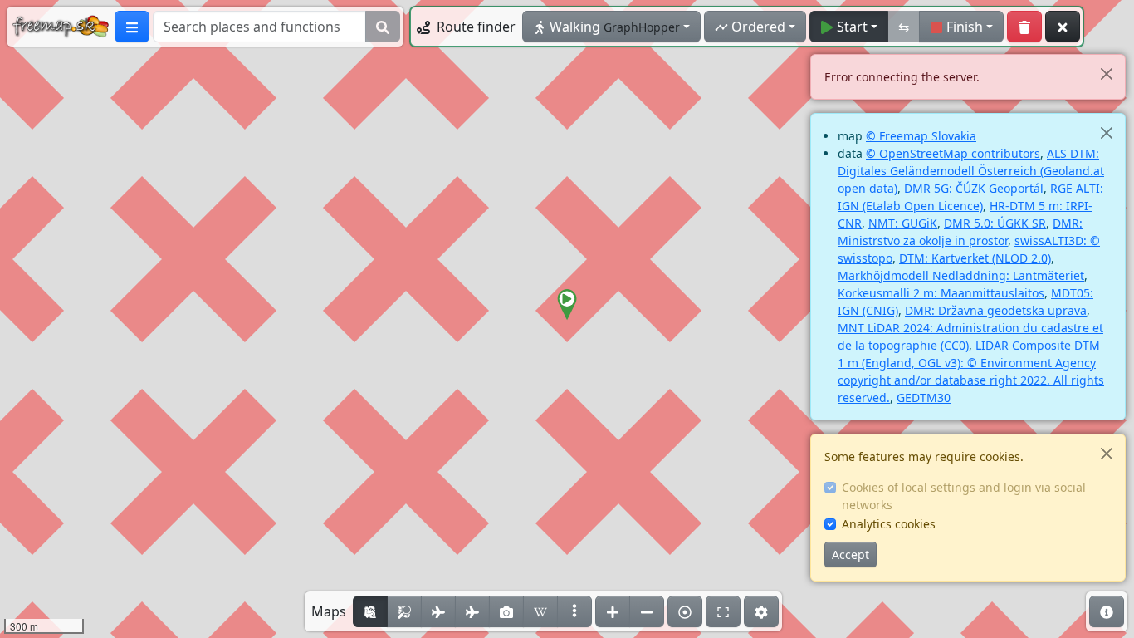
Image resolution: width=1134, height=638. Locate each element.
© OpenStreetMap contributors (953, 153)
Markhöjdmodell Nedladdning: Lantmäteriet (961, 275)
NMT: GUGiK (902, 223)
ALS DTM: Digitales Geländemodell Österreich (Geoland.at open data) (971, 170)
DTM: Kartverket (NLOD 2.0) (975, 258)
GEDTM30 (924, 397)
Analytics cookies (889, 524)
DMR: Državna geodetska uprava (996, 310)
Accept (850, 554)
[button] (567, 304)
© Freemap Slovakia (921, 136)
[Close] (1106, 73)
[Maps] (574, 611)
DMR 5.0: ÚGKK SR (995, 223)
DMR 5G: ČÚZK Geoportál (974, 188)
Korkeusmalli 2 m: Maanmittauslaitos (941, 293)
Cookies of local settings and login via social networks (964, 496)
